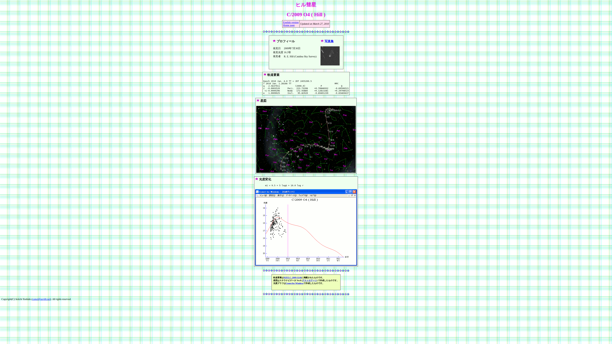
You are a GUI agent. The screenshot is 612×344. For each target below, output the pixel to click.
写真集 (329, 41)
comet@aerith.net (41, 299)
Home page (289, 25)
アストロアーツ (309, 280)
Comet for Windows (295, 283)
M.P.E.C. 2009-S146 (293, 277)
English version (291, 22)
